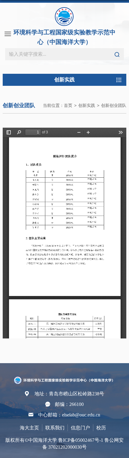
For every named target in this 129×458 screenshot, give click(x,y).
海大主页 (29, 427)
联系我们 (54, 427)
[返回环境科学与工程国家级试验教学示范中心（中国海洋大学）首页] (64, 378)
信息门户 (80, 427)
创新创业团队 (113, 105)
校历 (101, 427)
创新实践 (86, 105)
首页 (68, 105)
